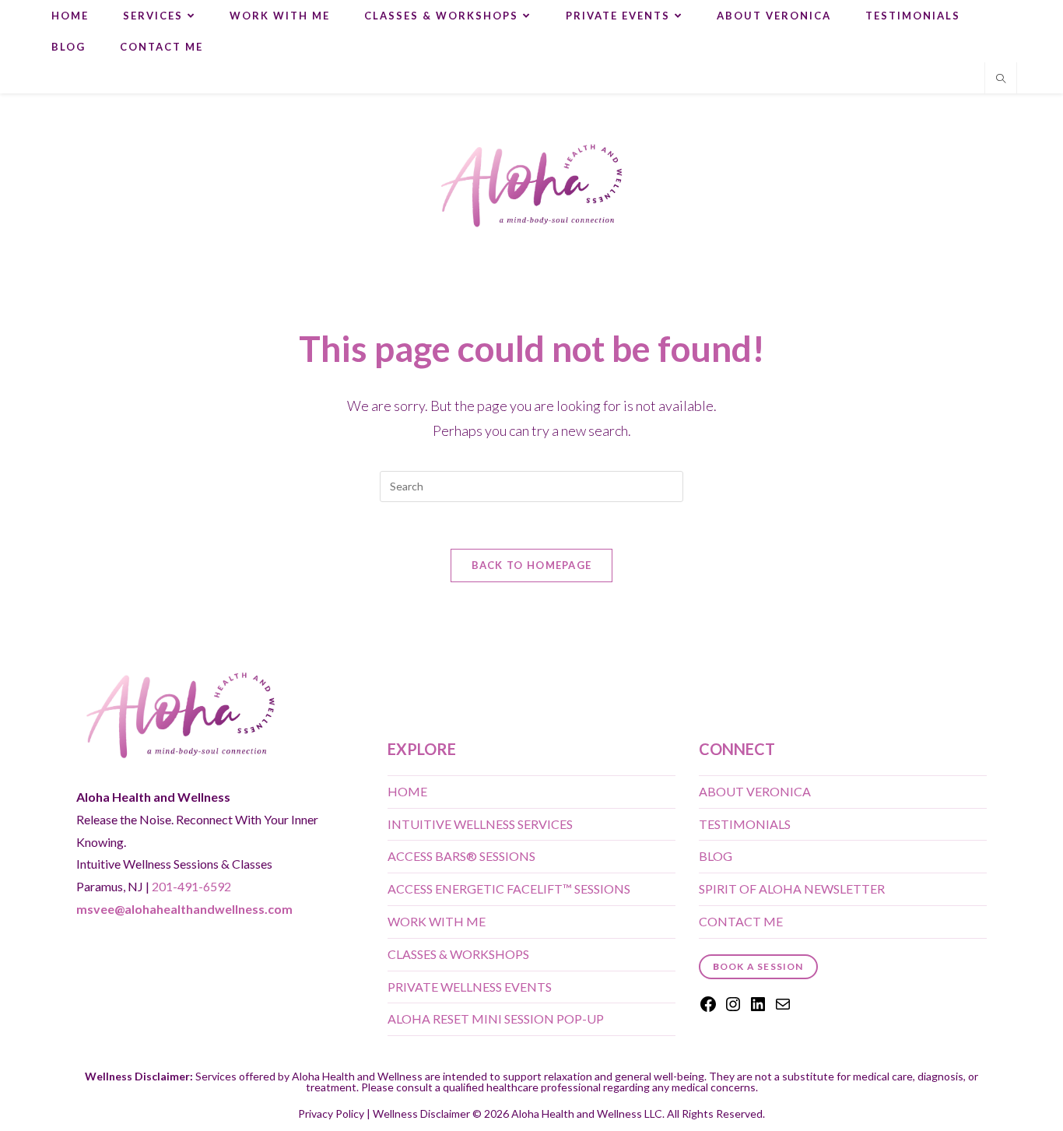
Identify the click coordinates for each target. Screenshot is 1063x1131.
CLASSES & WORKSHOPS (458, 954)
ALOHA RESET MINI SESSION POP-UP (496, 1018)
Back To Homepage (532, 565)
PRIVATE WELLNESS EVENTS (470, 986)
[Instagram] (733, 1008)
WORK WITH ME (437, 921)
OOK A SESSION (758, 966)
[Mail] (783, 1008)
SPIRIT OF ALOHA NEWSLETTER (792, 888)
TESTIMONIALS (745, 824)
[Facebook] (708, 1008)
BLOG (715, 855)
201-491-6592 (191, 886)
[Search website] (1001, 79)
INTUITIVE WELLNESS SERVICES (480, 824)
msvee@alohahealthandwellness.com (184, 908)
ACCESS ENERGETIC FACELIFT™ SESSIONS (509, 888)
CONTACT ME (741, 921)
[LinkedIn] (758, 1008)
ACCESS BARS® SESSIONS (461, 855)
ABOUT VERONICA (755, 791)
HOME (407, 791)
